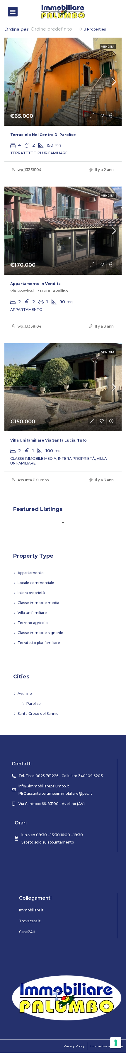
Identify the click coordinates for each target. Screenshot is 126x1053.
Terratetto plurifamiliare (39, 642)
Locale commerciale (36, 583)
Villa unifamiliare (32, 613)
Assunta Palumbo (33, 480)
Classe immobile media (38, 603)
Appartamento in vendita (35, 283)
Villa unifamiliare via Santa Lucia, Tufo (48, 440)
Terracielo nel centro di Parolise (43, 135)
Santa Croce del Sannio (38, 713)
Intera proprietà (31, 593)
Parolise (33, 703)
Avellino (25, 693)
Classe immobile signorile (40, 633)
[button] (13, 11)
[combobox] (56, 29)
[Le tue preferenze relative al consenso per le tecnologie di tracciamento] (115, 1042)
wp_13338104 (29, 169)
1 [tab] (66, 525)
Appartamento (31, 573)
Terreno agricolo (33, 623)
